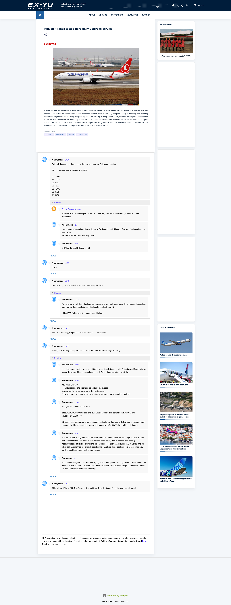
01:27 (76, 458)
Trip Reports (117, 15)
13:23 (67, 484)
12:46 (67, 281)
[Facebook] (173, 5)
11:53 (76, 225)
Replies (57, 202)
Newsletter (132, 15)
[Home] (40, 15)
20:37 (76, 244)
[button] (45, 35)
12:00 (67, 263)
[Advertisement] (176, 105)
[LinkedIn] (187, 5)
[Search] (195, 5)
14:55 (67, 346)
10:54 (67, 160)
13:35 (67, 328)
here (144, 541)
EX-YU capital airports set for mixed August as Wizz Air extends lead (174, 447)
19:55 (76, 402)
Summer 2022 (82, 134)
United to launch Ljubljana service (173, 355)
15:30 (76, 365)
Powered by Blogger (117, 595)
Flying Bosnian (69, 209)
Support (146, 15)
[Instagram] (182, 5)
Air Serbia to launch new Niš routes (174, 385)
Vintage (103, 15)
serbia (71, 134)
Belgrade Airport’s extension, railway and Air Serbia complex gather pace (174, 415)
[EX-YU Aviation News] (39, 5)
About (92, 15)
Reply (53, 256)
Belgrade (49, 134)
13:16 (76, 300)
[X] (177, 5)
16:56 (76, 380)
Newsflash (60, 134)
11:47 (79, 209)
